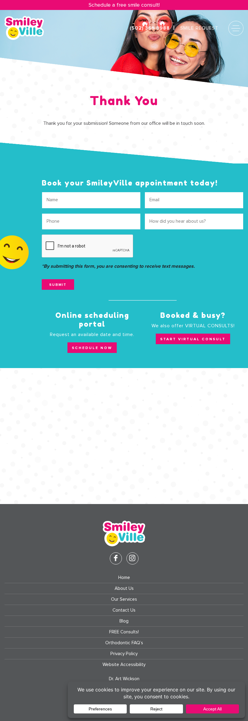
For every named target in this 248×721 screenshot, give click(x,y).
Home (124, 577)
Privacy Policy (124, 653)
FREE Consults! (124, 632)
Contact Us (124, 610)
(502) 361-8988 (150, 28)
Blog (124, 621)
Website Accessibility (124, 664)
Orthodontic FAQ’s (124, 642)
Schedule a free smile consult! (124, 5)
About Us (124, 588)
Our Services (124, 599)
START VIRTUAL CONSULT (193, 339)
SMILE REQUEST (199, 28)
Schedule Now (92, 348)
